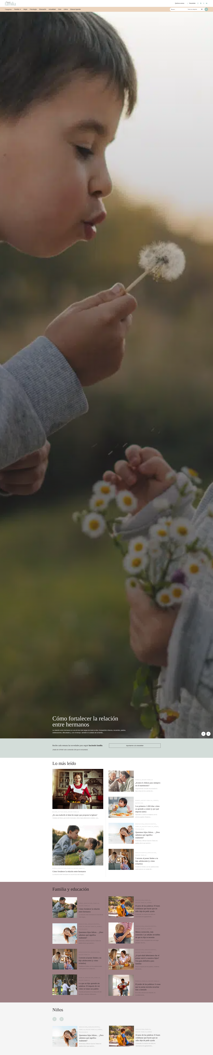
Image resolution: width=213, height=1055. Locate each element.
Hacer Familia (73, 812)
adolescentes (150, 824)
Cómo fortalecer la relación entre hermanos (85, 721)
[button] (203, 734)
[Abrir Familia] (20, 9)
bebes (137, 800)
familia (70, 868)
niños (54, 868)
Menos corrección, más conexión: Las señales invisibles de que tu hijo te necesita (147, 934)
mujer (54, 812)
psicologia (139, 829)
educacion (62, 868)
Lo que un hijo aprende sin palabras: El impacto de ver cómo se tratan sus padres (89, 986)
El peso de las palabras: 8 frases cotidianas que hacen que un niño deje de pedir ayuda (147, 908)
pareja (138, 779)
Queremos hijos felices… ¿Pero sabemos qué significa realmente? (147, 835)
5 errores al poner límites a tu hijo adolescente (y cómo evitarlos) (146, 861)
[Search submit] (206, 9)
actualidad (62, 812)
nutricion (139, 803)
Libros (155, 800)
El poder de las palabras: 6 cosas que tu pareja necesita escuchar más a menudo (147, 987)
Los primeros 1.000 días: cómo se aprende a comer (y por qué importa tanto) (147, 809)
